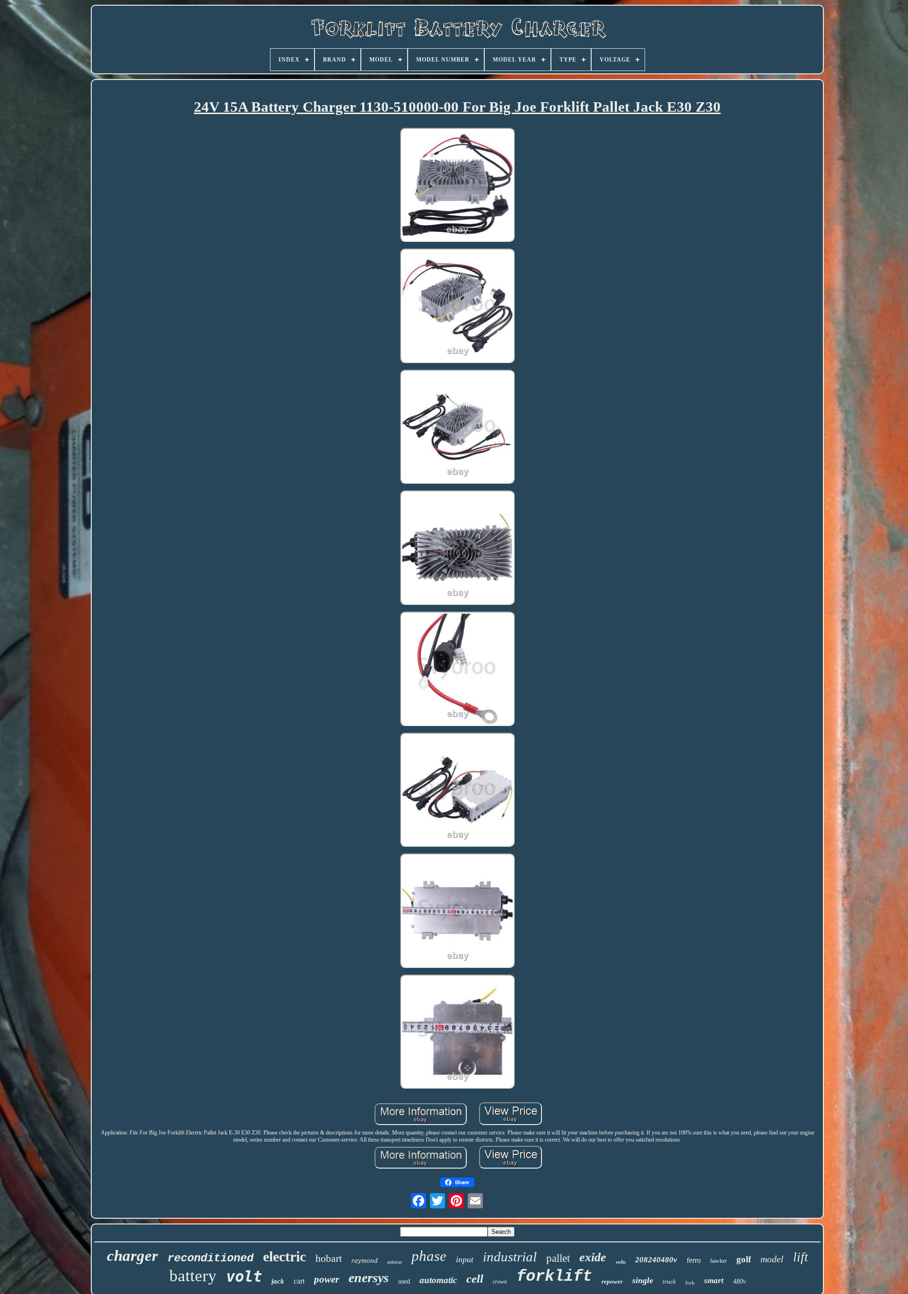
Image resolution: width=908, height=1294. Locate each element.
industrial (510, 1256)
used (404, 1281)
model (772, 1259)
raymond (364, 1260)
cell (474, 1278)
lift (800, 1257)
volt (244, 1276)
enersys (369, 1277)
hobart (328, 1258)
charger (132, 1255)
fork (690, 1282)
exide (592, 1257)
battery (193, 1276)
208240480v (656, 1259)
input (464, 1259)
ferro (694, 1260)
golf (743, 1259)
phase (428, 1256)
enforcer (394, 1262)
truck (669, 1281)
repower (612, 1281)
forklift (554, 1276)
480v (739, 1281)
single (642, 1280)
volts (621, 1262)
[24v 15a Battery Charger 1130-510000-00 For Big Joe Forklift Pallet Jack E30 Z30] (457, 186)
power (326, 1279)
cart (299, 1281)
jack (277, 1281)
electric (284, 1256)
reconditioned (210, 1258)
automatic (438, 1280)
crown (500, 1281)
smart (714, 1280)
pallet (558, 1258)
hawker (718, 1261)
